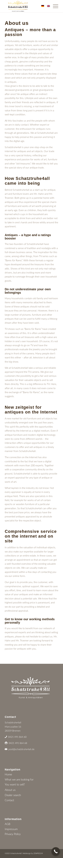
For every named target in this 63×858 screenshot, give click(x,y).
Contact (9, 800)
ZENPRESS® (38, 853)
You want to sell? (15, 784)
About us (10, 790)
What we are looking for (19, 779)
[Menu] (54, 6)
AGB (7, 824)
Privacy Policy (13, 834)
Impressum (11, 829)
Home (8, 774)
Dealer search (13, 795)
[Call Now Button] (56, 851)
